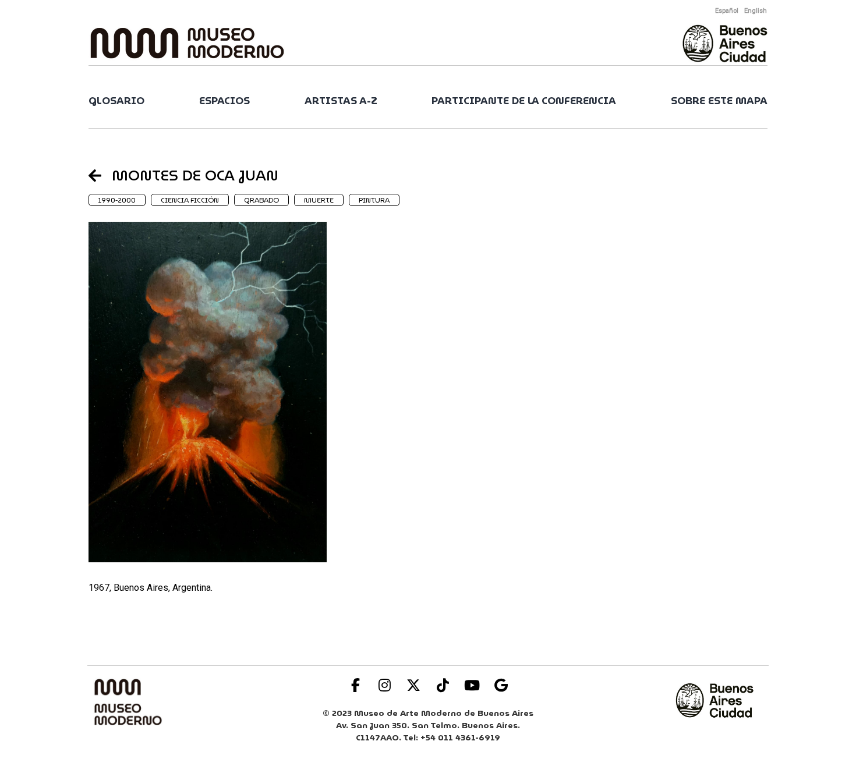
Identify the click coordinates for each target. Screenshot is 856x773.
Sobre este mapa (719, 101)
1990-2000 (117, 199)
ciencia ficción (190, 199)
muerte (319, 199)
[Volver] (100, 175)
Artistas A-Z (341, 101)
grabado (261, 199)
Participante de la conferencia (523, 101)
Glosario (116, 101)
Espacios (224, 101)
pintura (374, 199)
